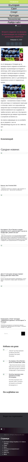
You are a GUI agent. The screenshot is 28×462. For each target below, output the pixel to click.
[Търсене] (23, 333)
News (5, 447)
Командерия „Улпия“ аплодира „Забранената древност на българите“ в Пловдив (13, 320)
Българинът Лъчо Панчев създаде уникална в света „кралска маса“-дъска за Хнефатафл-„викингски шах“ (14, 231)
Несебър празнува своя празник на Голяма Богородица (16, 376)
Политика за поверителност (11, 449)
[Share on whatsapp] (20, 44)
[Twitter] (5, 339)
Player (5, 445)
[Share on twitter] (12, 44)
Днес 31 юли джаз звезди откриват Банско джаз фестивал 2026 (12, 274)
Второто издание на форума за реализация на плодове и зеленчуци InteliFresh (14, 34)
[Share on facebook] (8, 44)
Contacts (6, 450)
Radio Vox (6, 452)
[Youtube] (9, 339)
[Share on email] (16, 44)
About (5, 454)
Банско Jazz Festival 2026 (8, 185)
